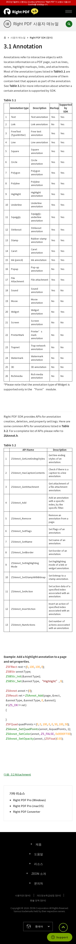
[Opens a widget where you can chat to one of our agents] (59, 937)
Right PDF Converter (26, 811)
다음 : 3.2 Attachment (17, 774)
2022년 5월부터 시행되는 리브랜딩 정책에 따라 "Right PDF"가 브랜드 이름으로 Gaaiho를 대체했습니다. (38, 3)
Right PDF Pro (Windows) (29, 800)
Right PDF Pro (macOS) (28, 806)
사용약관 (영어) (22, 895)
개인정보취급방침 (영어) (49, 895)
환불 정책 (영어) (38, 900)
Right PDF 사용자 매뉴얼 (36, 23)
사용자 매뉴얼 (18, 37)
